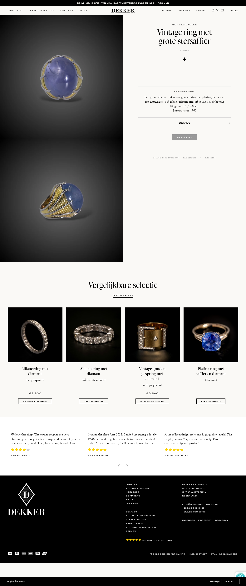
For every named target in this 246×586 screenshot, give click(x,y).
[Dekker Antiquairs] (123, 11)
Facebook (189, 158)
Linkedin (210, 158)
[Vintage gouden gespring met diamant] (152, 334)
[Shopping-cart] (222, 10)
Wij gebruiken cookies (16, 581)
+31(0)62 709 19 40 (193, 508)
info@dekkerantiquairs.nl (200, 504)
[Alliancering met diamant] (35, 334)
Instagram (222, 520)
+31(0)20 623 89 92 (193, 512)
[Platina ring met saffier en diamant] (211, 334)
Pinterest (205, 520)
